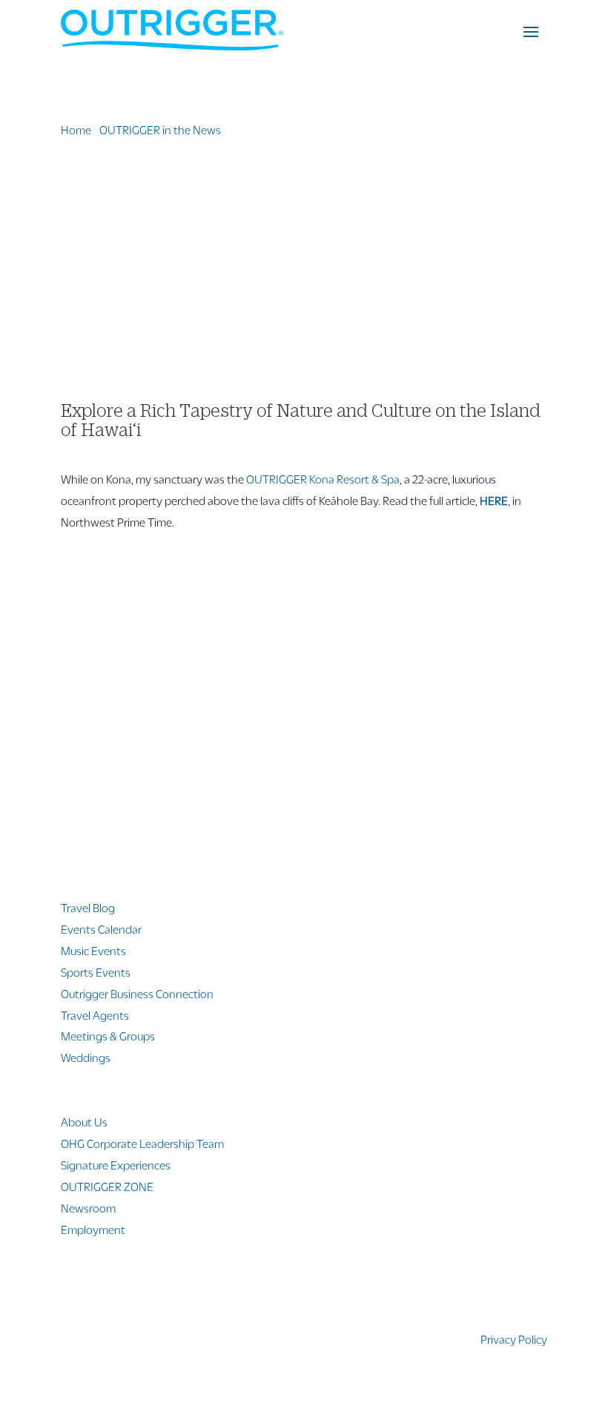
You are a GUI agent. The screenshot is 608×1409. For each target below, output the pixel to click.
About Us (84, 1121)
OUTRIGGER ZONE (107, 1186)
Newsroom (88, 1207)
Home (76, 129)
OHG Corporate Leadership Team (142, 1143)
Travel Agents (95, 1015)
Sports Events (95, 972)
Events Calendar (101, 929)
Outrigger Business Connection (137, 993)
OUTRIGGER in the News (160, 129)
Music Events (93, 950)
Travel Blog (88, 907)
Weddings (85, 1057)
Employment (93, 1229)
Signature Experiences (116, 1164)
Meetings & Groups (108, 1035)
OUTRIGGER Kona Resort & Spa (323, 478)
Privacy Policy (513, 1339)
